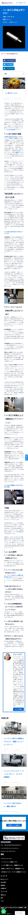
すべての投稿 (18, 709)
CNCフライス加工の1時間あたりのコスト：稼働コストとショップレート (14, 742)
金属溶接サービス (19, 868)
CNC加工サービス (11, 93)
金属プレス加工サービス (7, 868)
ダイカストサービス (6, 858)
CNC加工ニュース (12, 22)
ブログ (4, 53)
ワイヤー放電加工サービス (19, 872)
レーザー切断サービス (7, 865)
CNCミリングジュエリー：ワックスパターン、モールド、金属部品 (14, 774)
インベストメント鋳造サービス (9, 862)
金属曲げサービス (18, 865)
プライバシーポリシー (6, 913)
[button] (9, 60)
